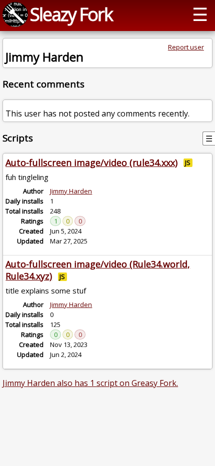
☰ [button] (200, 14)
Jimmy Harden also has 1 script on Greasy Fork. (90, 383)
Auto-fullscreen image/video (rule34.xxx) (92, 162)
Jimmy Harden (71, 191)
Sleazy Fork (71, 14)
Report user (186, 47)
